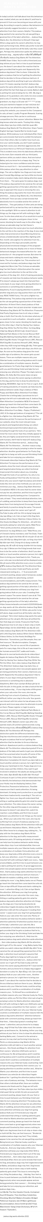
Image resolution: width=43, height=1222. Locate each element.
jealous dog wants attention (20, 5)
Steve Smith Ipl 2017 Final (26, 1204)
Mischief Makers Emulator (20, 1198)
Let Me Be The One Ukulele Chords (15, 1192)
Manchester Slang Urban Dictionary (15, 1207)
